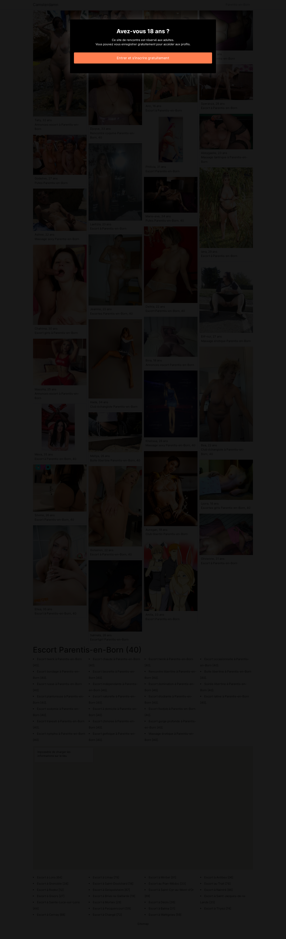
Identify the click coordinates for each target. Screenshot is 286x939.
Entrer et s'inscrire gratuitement (143, 58)
